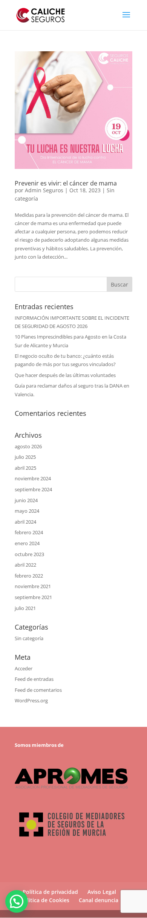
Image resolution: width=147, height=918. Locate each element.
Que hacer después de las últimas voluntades (65, 375)
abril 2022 (25, 564)
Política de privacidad (50, 891)
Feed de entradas (34, 679)
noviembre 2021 (33, 586)
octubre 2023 (29, 554)
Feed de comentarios (38, 690)
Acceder (23, 668)
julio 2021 (25, 608)
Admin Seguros (44, 190)
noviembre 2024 (33, 478)
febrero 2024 (29, 532)
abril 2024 (25, 521)
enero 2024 (27, 543)
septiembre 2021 (33, 597)
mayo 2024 (27, 510)
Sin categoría (29, 638)
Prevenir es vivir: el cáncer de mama (66, 183)
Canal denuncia (98, 900)
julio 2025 (25, 457)
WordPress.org (31, 700)
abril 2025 (25, 467)
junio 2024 (26, 500)
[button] (16, 901)
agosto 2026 (28, 446)
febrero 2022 (29, 575)
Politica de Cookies (44, 900)
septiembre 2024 (33, 489)
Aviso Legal (101, 891)
